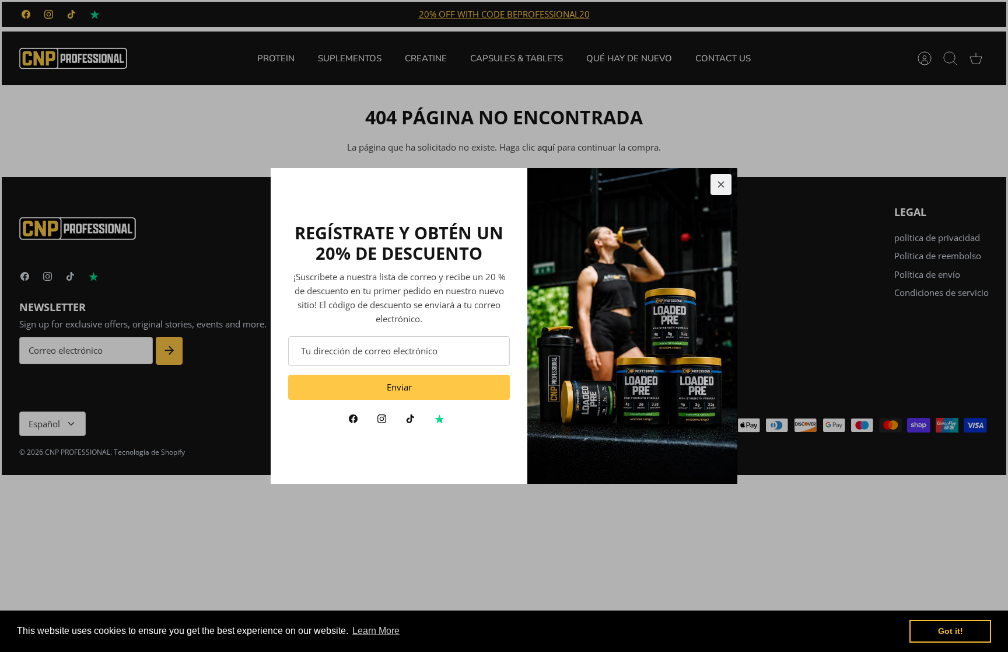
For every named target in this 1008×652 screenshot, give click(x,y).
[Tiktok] (410, 419)
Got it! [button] (950, 631)
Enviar (399, 387)
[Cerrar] (721, 184)
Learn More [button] (376, 631)
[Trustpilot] (439, 419)
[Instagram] (381, 419)
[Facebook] (353, 419)
